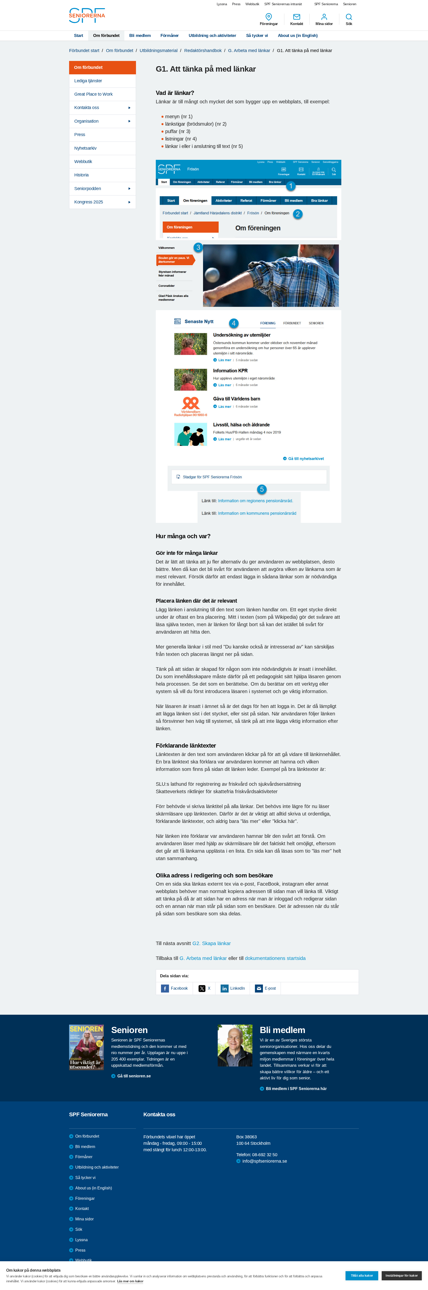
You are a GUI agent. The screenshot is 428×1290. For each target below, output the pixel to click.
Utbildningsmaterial (159, 50)
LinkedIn (237, 988)
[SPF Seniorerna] (87, 15)
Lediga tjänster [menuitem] (88, 80)
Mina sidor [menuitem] (324, 24)
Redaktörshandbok (203, 50)
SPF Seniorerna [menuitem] (326, 4)
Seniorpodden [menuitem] (87, 188)
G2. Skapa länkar (211, 943)
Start (78, 35)
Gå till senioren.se (134, 1076)
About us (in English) (298, 35)
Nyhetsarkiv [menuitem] (85, 148)
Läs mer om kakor (130, 1281)
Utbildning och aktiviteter (212, 35)
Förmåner (169, 35)
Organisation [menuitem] (86, 121)
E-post (270, 988)
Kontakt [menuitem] (296, 24)
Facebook (179, 988)
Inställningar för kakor (402, 1275)
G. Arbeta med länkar (249, 50)
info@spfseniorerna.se (264, 1161)
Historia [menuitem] (81, 174)
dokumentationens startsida (275, 958)
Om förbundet (106, 35)
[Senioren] (86, 1047)
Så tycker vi (257, 35)
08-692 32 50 (264, 1154)
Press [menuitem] (236, 4)
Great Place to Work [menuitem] (93, 94)
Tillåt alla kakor (362, 1275)
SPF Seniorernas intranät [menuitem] (283, 4)
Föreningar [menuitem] (269, 24)
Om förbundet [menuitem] (88, 67)
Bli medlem (140, 35)
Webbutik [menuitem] (252, 4)
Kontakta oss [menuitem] (86, 107)
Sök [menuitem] (349, 24)
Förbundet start (84, 50)
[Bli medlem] (235, 1045)
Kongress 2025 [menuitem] (88, 201)
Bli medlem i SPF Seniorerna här (296, 1089)
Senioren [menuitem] (349, 4)
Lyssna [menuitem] (222, 4)
